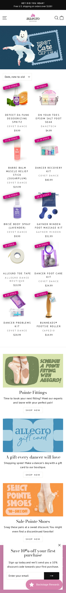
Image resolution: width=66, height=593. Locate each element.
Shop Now (33, 410)
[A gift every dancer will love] (33, 435)
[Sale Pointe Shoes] (33, 499)
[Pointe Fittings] (33, 371)
